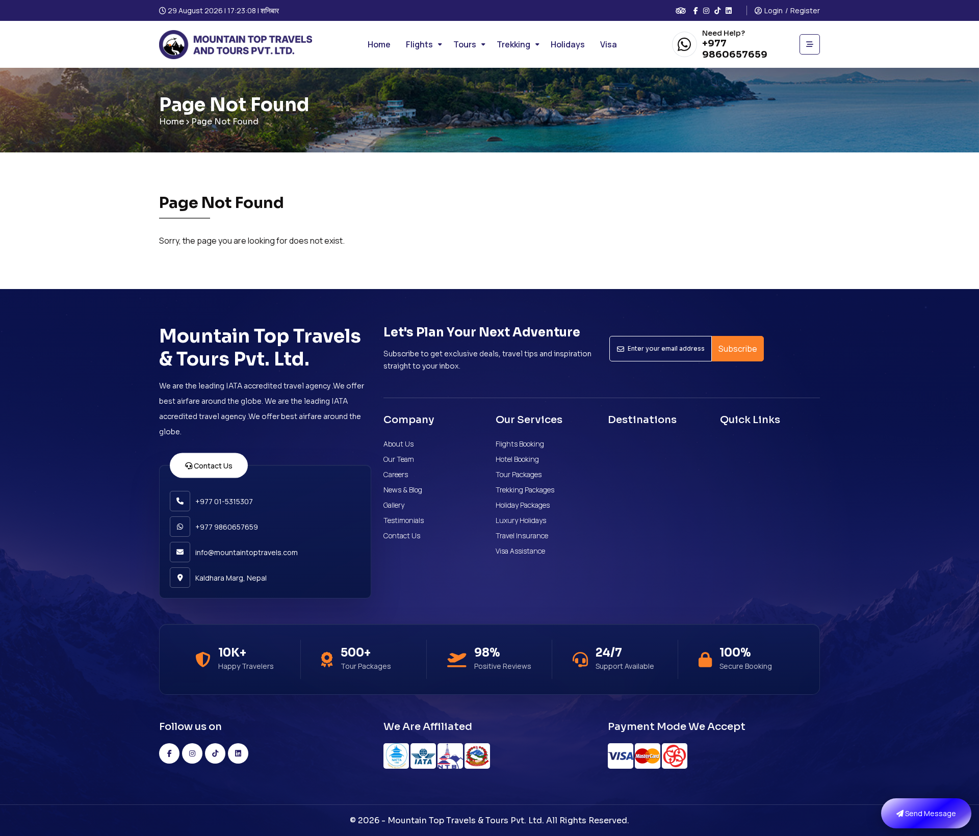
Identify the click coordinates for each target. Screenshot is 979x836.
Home (171, 121)
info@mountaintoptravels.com (246, 552)
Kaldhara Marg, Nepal (231, 578)
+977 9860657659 (734, 49)
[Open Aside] (810, 44)
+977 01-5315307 (224, 501)
